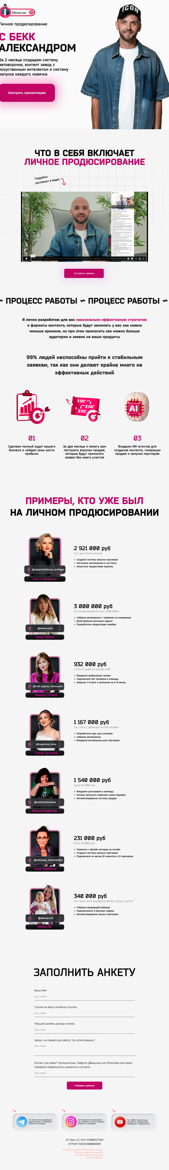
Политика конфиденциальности (88, 1152)
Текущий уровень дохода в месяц (54, 1023)
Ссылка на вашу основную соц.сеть (55, 1007)
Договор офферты (94, 1158)
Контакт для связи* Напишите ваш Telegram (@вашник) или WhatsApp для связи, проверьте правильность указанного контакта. (83, 1064)
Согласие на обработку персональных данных (82, 1150)
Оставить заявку (84, 273)
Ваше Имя (40, 990)
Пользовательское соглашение (89, 1155)
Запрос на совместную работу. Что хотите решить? (64, 1040)
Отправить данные (84, 1085)
